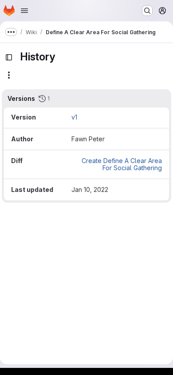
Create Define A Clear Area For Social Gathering (122, 164)
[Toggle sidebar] (9, 57)
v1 (74, 117)
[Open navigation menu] (24, 11)
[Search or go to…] (147, 10)
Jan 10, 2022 (89, 189)
